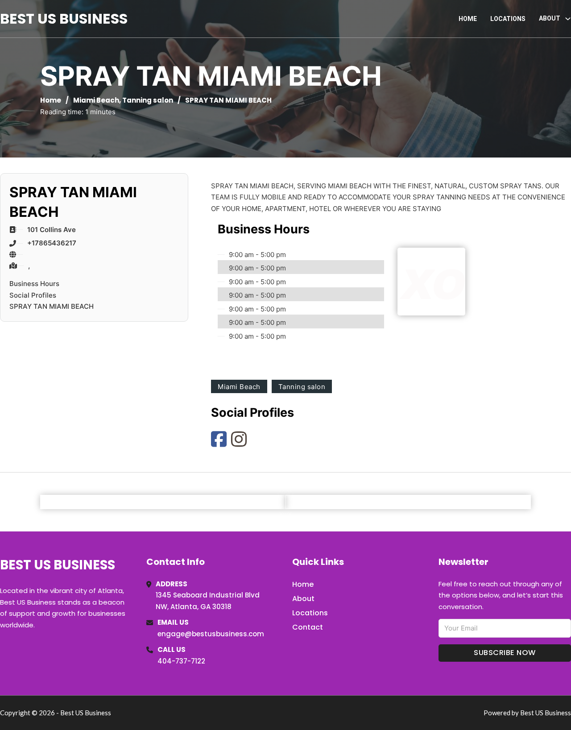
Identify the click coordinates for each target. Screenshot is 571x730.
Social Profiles (32, 295)
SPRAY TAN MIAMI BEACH (51, 306)
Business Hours (34, 283)
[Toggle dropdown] (568, 19)
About (303, 598)
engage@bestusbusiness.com (210, 634)
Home (468, 18)
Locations (507, 18)
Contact (307, 627)
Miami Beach (96, 100)
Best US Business (64, 18)
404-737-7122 (181, 661)
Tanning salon (147, 100)
